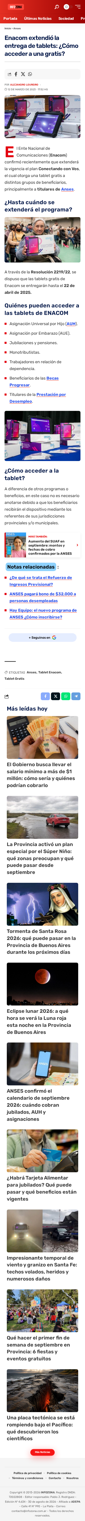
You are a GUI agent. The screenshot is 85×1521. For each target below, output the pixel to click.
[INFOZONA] (16, 7)
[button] (56, 7)
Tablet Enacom (49, 672)
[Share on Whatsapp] (30, 74)
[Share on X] (23, 74)
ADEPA (75, 1501)
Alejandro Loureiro (24, 84)
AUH (71, 323)
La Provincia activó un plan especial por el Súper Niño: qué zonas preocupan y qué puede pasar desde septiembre (40, 858)
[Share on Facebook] (16, 74)
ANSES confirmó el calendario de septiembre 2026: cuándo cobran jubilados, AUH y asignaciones (38, 1105)
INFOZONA (48, 1492)
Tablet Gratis (14, 679)
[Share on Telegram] (75, 696)
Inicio (8, 28)
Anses (17, 28)
